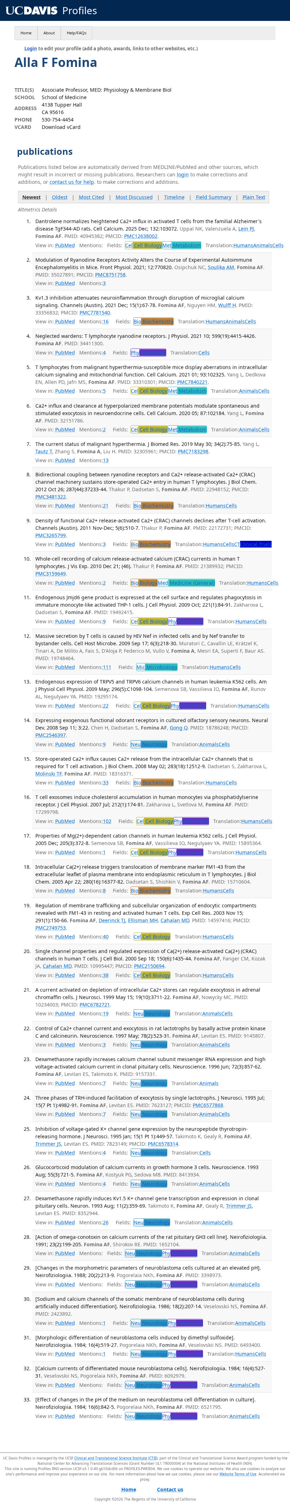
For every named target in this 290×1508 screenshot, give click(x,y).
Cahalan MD (175, 920)
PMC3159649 (50, 573)
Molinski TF (48, 773)
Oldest (60, 197)
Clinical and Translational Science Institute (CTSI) (115, 1458)
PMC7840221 (192, 382)
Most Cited (91, 197)
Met (181, 245)
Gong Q (178, 727)
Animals (262, 245)
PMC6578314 (163, 1143)
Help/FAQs (76, 32)
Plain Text (254, 197)
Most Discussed (134, 197)
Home (26, 32)
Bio (153, 321)
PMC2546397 (50, 735)
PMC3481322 (50, 496)
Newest (31, 197)
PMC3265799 (50, 535)
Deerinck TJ (112, 920)
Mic (157, 667)
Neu (149, 744)
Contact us (170, 1489)
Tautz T (43, 451)
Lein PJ (246, 228)
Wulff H (227, 305)
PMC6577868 (208, 1105)
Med (186, 582)
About (49, 32)
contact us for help (72, 181)
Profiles (79, 10)
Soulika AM (221, 267)
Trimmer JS (48, 1143)
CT (253, 544)
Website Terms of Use (238, 1474)
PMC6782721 (95, 1004)
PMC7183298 (193, 451)
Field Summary (213, 197)
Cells (278, 245)
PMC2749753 (50, 927)
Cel (143, 245)
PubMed (65, 245)
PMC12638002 (140, 236)
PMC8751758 (110, 274)
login (183, 174)
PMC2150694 (149, 966)
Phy (148, 352)
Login (30, 48)
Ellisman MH (143, 920)
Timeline (174, 197)
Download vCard (61, 127)
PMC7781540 (95, 312)
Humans (243, 245)
